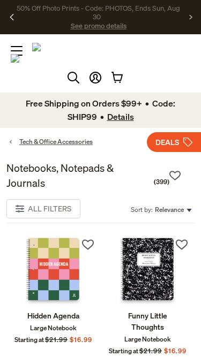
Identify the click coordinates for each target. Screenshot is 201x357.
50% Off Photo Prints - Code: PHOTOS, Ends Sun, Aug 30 (98, 12)
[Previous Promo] (12, 17)
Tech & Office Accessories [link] (56, 142)
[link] (53, 271)
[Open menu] (17, 51)
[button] (95, 77)
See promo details (98, 26)
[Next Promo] (191, 17)
